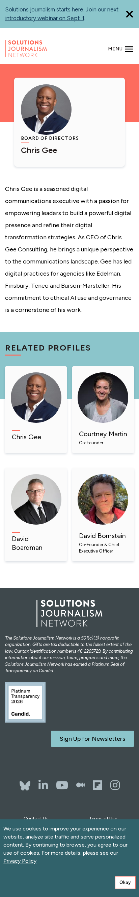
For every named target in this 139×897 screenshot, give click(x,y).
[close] (130, 13)
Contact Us (36, 818)
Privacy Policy (19, 861)
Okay (125, 882)
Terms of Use (103, 818)
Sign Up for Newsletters (92, 738)
